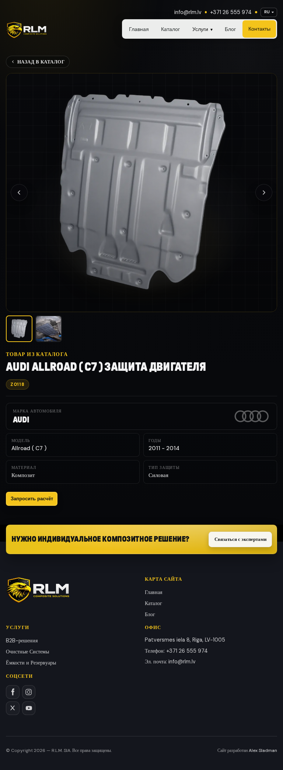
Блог (230, 29)
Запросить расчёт (32, 498)
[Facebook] (13, 692)
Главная (139, 29)
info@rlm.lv (188, 12)
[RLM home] (26, 30)
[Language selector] (269, 12)
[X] (13, 708)
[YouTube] (29, 708)
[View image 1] (19, 328)
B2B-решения (22, 640)
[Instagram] (29, 692)
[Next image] (263, 192)
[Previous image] (19, 192)
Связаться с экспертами (240, 539)
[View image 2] (48, 328)
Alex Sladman (263, 750)
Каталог (170, 29)
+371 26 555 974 (231, 12)
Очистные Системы (27, 651)
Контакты (259, 28)
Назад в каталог (41, 62)
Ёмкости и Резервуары (31, 662)
